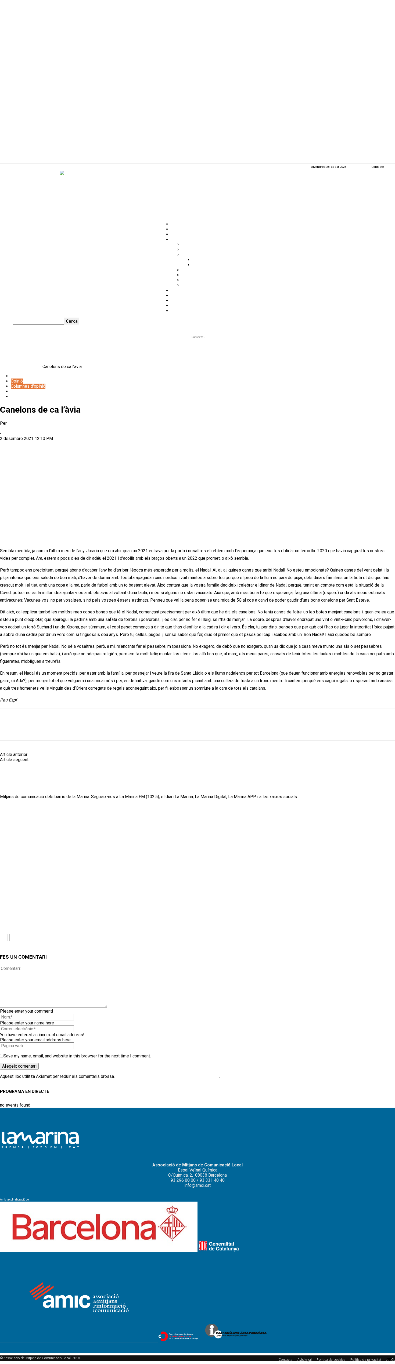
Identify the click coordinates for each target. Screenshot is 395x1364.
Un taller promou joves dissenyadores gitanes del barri (79, 759)
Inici (4, 366)
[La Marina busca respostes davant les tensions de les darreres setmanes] (29, 915)
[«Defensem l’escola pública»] (168, 858)
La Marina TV (183, 295)
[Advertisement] (197, 352)
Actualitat (179, 229)
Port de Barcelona (209, 264)
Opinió (177, 234)
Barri (4, 922)
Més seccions (184, 239)
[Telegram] (69, 446)
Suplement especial (200, 285)
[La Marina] (197, 194)
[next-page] (13, 937)
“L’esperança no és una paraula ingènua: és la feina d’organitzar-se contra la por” (65, 870)
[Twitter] (29, 446)
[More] (128, 446)
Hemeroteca (182, 290)
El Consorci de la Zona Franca (220, 259)
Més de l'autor (57, 808)
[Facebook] (9, 446)
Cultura (17, 391)
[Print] (108, 446)
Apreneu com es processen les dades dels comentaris (167, 1076)
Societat (33, 366)
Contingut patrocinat (200, 254)
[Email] (88, 446)
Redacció (8, 428)
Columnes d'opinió (28, 386)
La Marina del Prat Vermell (206, 280)
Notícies (179, 224)
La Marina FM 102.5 (189, 300)
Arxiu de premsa (197, 249)
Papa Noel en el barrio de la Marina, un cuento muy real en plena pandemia (96, 754)
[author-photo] (13, 786)
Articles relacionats (20, 808)
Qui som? (180, 310)
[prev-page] (4, 937)
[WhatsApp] (49, 446)
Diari (15, 396)
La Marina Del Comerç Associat (211, 269)
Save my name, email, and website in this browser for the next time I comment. (77, 1056)
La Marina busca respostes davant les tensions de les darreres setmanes (58, 928)
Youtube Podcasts (188, 305)
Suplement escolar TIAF (204, 275)
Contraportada (195, 244)
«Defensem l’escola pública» (162, 870)
